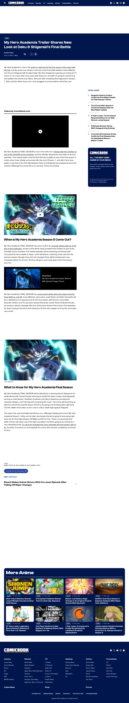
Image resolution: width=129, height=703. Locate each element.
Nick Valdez (10, 53)
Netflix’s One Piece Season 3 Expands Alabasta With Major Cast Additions (108, 601)
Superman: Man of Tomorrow (34, 682)
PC (66, 676)
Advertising (48, 693)
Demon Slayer (90, 668)
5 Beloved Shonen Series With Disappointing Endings (103, 127)
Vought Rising (49, 679)
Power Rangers (111, 674)
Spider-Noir (48, 668)
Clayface (27, 674)
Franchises (111, 659)
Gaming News (69, 662)
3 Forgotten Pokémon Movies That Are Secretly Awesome (48, 600)
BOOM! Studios (9, 679)
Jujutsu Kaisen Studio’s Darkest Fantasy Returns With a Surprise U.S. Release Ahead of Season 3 (109, 629)
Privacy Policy (102, 182)
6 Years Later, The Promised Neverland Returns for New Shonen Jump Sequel (103, 118)
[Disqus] (40, 512)
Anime (57, 3)
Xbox (67, 671)
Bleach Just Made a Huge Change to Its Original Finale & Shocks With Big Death (78, 601)
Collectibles (66, 3)
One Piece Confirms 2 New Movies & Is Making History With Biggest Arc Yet (49, 628)
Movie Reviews (29, 665)
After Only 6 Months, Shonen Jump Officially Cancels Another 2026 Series (20, 601)
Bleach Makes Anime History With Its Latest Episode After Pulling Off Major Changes (35, 483)
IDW (5, 676)
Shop (47, 687)
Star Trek (109, 671)
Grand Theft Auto (111, 676)
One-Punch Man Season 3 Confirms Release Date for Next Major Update (102, 108)
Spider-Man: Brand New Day (34, 671)
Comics (31, 3)
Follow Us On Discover (15, 471)
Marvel (6, 668)
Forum (75, 3)
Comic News (8, 662)
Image (6, 674)
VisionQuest (49, 682)
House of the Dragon (51, 674)
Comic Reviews (9, 665)
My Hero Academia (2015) (32, 465)
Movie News (28, 662)
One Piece (89, 679)
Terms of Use (102, 180)
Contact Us (36, 693)
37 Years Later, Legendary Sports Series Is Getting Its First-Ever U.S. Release (17, 628)
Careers (66, 693)
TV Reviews (48, 665)
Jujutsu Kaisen (90, 671)
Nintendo (68, 668)
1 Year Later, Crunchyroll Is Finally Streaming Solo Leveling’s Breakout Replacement (77, 629)
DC (5, 671)
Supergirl (27, 668)
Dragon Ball (89, 665)
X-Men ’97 (48, 671)
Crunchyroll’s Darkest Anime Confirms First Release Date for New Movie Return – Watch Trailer (103, 137)
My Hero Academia (19, 465)
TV (44, 3)
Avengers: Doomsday (31, 679)
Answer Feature (8, 465)
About (58, 693)
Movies (38, 3)
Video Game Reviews (72, 665)
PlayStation (69, 674)
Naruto (88, 674)
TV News (48, 662)
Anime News (90, 662)
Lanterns (48, 676)
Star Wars (109, 668)
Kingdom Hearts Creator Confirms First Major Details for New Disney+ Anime (103, 97)
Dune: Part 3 (29, 676)
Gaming (50, 3)
